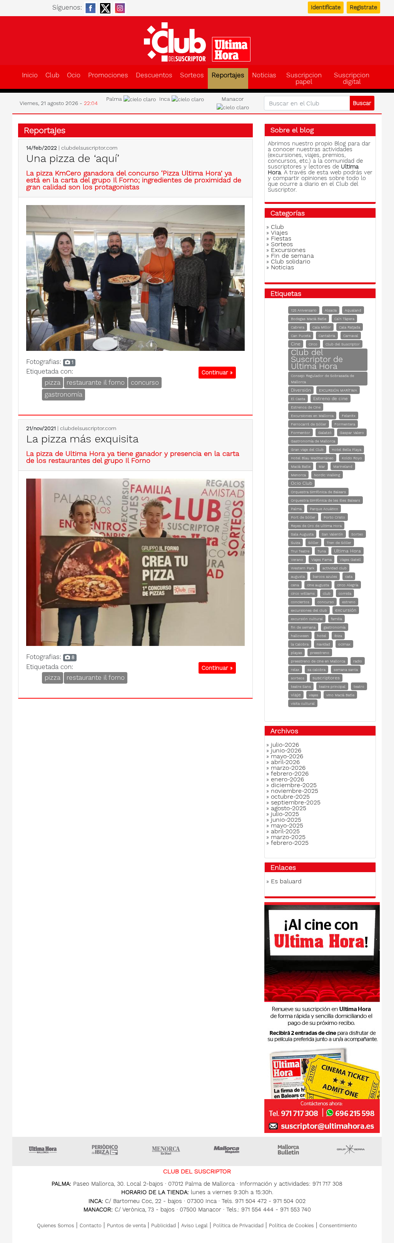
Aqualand (353, 310)
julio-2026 (285, 744)
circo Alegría (347, 585)
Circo (313, 344)
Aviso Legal (194, 1225)
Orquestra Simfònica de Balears (318, 492)
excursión (345, 610)
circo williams (303, 593)
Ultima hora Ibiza (105, 1149)
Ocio (73, 75)
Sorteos (192, 75)
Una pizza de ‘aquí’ (72, 158)
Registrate (363, 7)
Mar (322, 466)
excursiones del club (309, 610)
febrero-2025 (290, 842)
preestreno (319, 653)
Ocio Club (301, 483)
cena (295, 585)
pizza (52, 382)
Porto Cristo (334, 517)
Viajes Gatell (350, 559)
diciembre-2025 (294, 785)
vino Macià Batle (340, 695)
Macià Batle (301, 466)
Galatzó (325, 432)
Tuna (321, 551)
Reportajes (228, 75)
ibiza (338, 636)
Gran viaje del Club (307, 449)
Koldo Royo (352, 458)
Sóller (313, 543)
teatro (359, 686)
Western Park (302, 568)
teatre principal (332, 686)
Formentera (344, 424)
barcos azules (325, 576)
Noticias (264, 75)
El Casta (298, 399)
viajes (313, 695)
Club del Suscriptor (343, 344)
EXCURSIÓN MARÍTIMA (338, 390)
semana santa (346, 669)
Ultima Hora (347, 551)
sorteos (297, 678)
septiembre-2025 (296, 802)
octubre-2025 (290, 796)
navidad (323, 644)
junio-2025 (286, 819)
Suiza (295, 543)
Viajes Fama (321, 559)
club (327, 593)
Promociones (108, 75)
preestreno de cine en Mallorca (318, 661)
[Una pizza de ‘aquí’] (135, 277)
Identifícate (326, 7)
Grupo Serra (351, 1149)
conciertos (300, 602)
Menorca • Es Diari (166, 1149)
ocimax (344, 644)
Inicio (30, 75)
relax (295, 669)
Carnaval (350, 336)
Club (52, 75)
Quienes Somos (55, 1225)
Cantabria (327, 336)
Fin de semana (292, 255)
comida (345, 593)
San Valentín (332, 534)
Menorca (298, 475)
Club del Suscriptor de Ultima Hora (317, 359)
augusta (298, 576)
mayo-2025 (287, 825)
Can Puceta (301, 336)
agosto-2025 (288, 808)
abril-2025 (285, 831)
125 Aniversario (304, 310)
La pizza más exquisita (82, 438)
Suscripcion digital (351, 78)
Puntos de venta (126, 1225)
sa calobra (316, 669)
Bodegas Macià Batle (308, 319)
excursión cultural (307, 619)
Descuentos (154, 75)
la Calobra (300, 644)
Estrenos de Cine (306, 407)
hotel (321, 636)
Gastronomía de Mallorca (313, 441)
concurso (145, 382)
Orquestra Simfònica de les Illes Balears (325, 500)
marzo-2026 (288, 767)
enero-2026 (287, 779)
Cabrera (297, 327)
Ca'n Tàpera (344, 319)
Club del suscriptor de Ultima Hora (197, 42)
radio (357, 661)
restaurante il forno (96, 382)
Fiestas (281, 238)
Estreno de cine (330, 398)
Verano (297, 559)
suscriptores (326, 678)
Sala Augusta (302, 534)
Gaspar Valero (352, 432)
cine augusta (318, 585)
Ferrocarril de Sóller (308, 424)
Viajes (279, 232)
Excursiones (288, 250)
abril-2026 (285, 762)
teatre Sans (301, 686)
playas (296, 653)
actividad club (334, 568)
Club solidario (290, 261)
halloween (300, 636)
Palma (296, 509)
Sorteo (357, 534)
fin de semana (303, 627)
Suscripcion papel (304, 78)
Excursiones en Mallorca (312, 416)
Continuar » (217, 372)
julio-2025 (285, 814)
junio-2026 (286, 750)
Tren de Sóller (339, 543)
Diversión (301, 390)
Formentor (300, 432)
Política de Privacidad (238, 1225)
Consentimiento (338, 1225)
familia (336, 619)
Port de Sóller (303, 517)
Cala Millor (321, 327)
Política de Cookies (291, 1225)
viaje (296, 694)
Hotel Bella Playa (346, 449)
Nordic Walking (327, 475)
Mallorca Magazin (228, 1149)
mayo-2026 (287, 756)
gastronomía (63, 394)
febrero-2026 (290, 773)
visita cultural (303, 703)
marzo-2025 (288, 837)
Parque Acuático (324, 509)
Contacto (91, 1225)
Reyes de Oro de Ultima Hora (316, 526)
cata (348, 576)
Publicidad (163, 1225)
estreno (349, 602)
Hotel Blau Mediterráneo (312, 458)
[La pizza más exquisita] (135, 562)
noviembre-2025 (294, 790)
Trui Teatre (300, 551)
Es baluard (286, 881)
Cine (296, 344)
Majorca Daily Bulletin (289, 1149)
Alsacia (331, 310)
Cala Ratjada (349, 327)
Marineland (342, 466)
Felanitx (349, 416)
